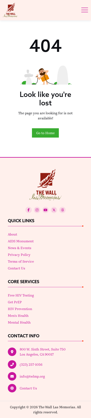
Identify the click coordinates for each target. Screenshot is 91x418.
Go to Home (45, 133)
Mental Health (19, 322)
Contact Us (16, 268)
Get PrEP (15, 302)
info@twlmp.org (32, 376)
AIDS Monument (21, 241)
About (12, 234)
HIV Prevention (20, 308)
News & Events (19, 248)
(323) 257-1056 (31, 364)
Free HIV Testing (21, 295)
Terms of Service (21, 261)
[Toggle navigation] (84, 10)
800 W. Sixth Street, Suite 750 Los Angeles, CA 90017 (43, 351)
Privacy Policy (19, 254)
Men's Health (18, 315)
